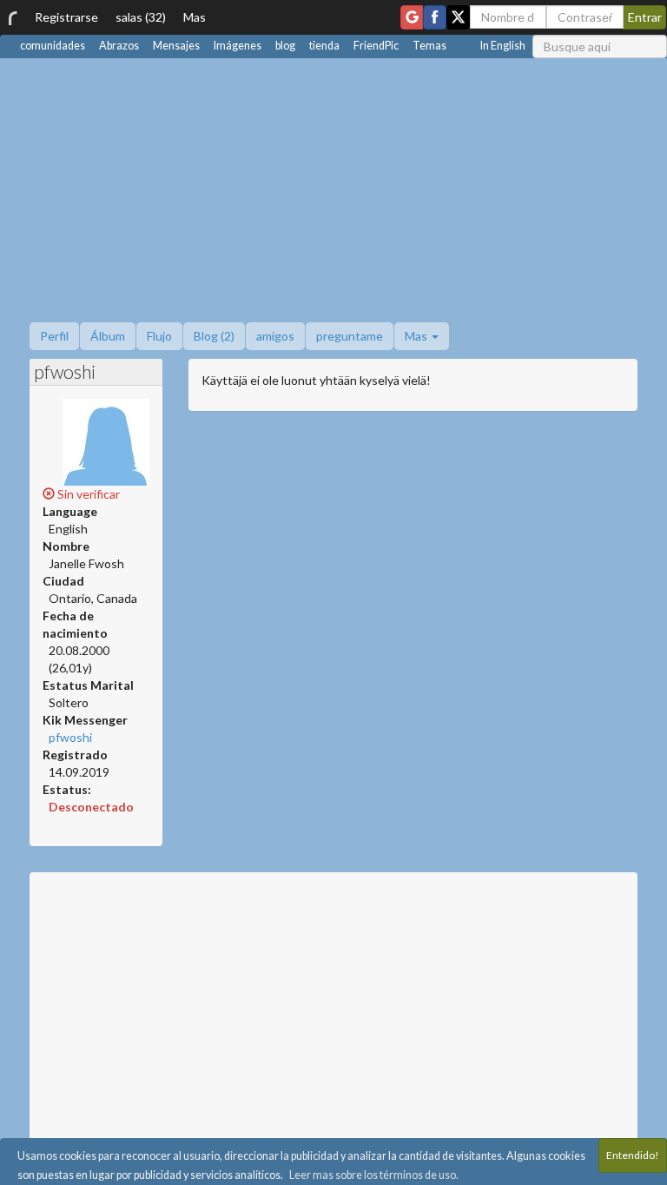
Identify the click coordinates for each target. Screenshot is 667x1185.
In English (502, 45)
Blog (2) (214, 335)
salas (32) (141, 17)
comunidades (52, 45)
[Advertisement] (333, 188)
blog (285, 45)
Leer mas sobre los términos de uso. (374, 1175)
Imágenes (237, 45)
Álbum (107, 335)
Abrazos (119, 45)
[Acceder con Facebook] (434, 17)
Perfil (54, 335)
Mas (194, 17)
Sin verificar (87, 494)
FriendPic (376, 45)
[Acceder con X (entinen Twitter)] (458, 17)
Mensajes (176, 45)
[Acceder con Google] (411, 17)
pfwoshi (70, 737)
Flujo (159, 335)
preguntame (349, 335)
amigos (275, 335)
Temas (429, 45)
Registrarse (66, 17)
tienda (324, 45)
